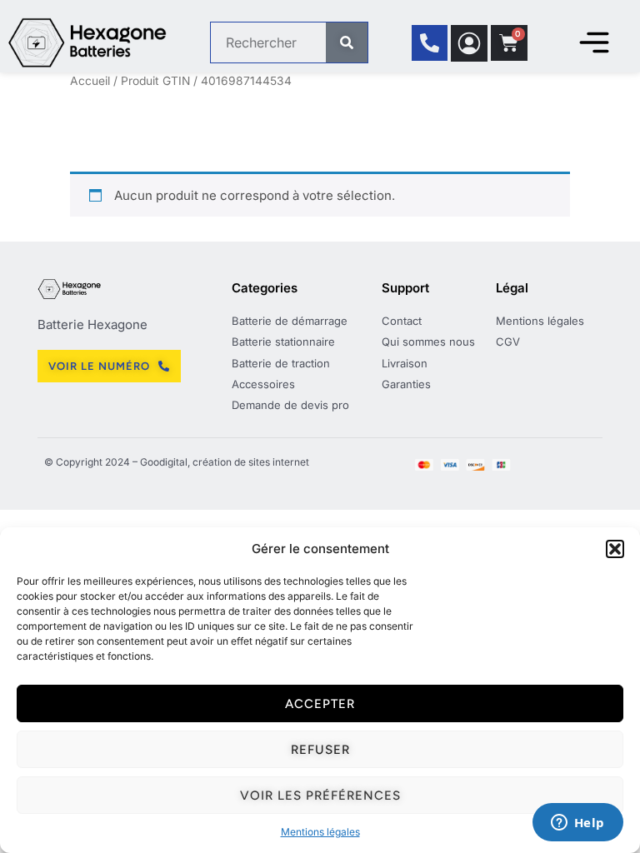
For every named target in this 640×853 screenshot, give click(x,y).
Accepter (320, 703)
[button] (615, 549)
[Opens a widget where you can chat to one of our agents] (577, 824)
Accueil (90, 80)
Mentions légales (320, 832)
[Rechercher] (347, 42)
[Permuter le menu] (594, 42)
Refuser (320, 749)
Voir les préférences (320, 795)
